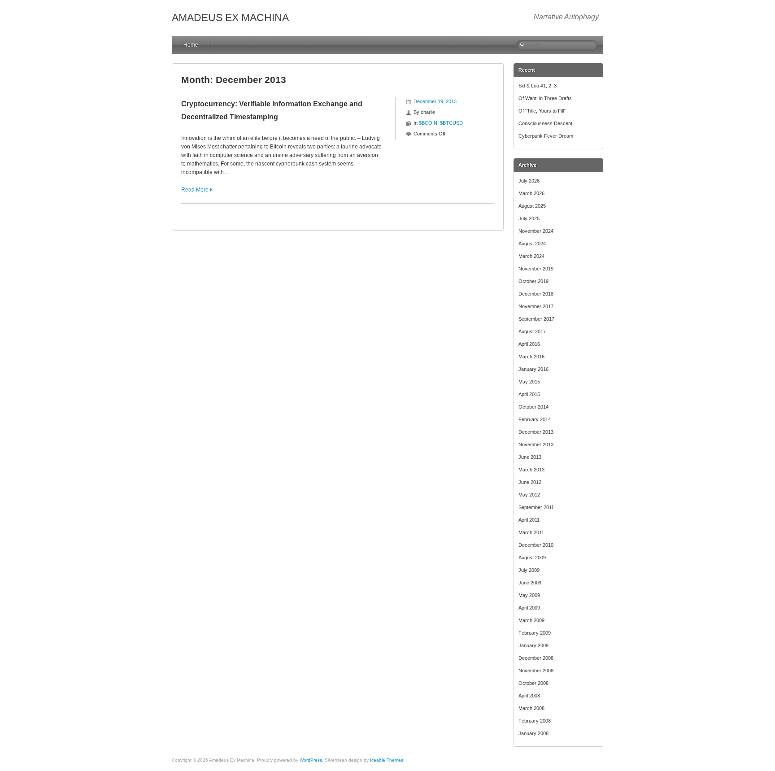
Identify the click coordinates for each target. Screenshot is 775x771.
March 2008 (531, 708)
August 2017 (532, 331)
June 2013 (529, 457)
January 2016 (533, 369)
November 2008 (535, 670)
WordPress (311, 760)
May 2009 (529, 595)
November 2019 (535, 268)
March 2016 (531, 356)
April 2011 (529, 520)
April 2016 (529, 344)
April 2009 (529, 607)
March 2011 (531, 532)
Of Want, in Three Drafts (545, 98)
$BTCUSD (451, 123)
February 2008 (534, 720)
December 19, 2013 (435, 101)
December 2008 (535, 658)
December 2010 (535, 545)
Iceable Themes (386, 760)
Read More (195, 190)
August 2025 (532, 206)
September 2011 (536, 507)
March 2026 (531, 193)
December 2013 (535, 432)
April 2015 (529, 394)
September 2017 (536, 319)
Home (190, 45)
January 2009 (533, 645)
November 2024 (535, 231)
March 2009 (531, 620)
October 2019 (533, 281)
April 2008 (529, 695)
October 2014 (533, 406)
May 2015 (529, 381)
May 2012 (529, 494)
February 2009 (534, 633)
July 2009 (529, 570)
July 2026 (529, 180)
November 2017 (535, 306)
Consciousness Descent (545, 123)
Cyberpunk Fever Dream (545, 136)
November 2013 (535, 444)
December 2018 (535, 293)
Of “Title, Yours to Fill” (542, 110)
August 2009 (532, 557)
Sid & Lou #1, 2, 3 (537, 85)
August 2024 (532, 243)
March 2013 (531, 469)
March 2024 (531, 256)
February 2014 (534, 419)
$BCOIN (428, 123)
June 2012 (529, 482)
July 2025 (529, 218)
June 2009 (529, 582)
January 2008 (533, 733)
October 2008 (533, 683)
